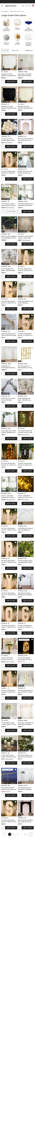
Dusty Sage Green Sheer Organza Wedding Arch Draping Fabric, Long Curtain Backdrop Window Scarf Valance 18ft (8, 431)
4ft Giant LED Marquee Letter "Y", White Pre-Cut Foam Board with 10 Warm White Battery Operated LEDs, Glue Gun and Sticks (8, 594)
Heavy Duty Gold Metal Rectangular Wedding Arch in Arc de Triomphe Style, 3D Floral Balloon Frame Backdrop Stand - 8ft (25, 74)
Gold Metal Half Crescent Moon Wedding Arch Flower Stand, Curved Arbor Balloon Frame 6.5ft (25, 529)
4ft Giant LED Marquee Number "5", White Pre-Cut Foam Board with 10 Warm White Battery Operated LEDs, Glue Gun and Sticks (26, 334)
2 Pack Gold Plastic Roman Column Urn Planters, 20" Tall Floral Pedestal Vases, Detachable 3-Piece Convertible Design (8, 658)
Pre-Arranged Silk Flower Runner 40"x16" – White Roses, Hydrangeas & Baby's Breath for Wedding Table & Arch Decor (25, 691)
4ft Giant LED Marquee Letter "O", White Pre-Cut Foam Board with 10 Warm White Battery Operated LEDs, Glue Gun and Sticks (8, 626)
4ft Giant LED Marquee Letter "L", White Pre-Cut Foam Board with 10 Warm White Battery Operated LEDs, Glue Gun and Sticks (8, 529)
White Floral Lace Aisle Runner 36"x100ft (8, 399)
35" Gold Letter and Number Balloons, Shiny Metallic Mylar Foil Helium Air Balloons (25, 366)
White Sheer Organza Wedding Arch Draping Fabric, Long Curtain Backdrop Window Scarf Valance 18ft (25, 594)
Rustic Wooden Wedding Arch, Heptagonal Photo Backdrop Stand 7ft (8, 237)
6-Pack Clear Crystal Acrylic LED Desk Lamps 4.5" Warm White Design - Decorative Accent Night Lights (9, 756)
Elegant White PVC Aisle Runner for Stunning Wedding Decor (25, 172)
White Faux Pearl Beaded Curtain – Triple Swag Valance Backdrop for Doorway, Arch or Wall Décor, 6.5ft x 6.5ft (25, 237)
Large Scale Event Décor (17, 11)
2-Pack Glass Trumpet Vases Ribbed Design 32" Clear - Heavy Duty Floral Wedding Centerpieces (8, 204)
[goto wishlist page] (29, 6)
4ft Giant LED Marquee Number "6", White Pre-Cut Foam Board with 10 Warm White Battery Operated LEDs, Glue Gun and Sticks (26, 626)
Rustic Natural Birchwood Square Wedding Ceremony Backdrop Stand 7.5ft (25, 302)
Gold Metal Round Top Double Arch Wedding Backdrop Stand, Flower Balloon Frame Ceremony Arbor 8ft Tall (25, 788)
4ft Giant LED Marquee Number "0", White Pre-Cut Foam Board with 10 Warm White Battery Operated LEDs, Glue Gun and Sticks (8, 172)
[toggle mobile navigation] (2, 6)
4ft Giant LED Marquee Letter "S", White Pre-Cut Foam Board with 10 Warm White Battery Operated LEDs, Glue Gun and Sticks (8, 821)
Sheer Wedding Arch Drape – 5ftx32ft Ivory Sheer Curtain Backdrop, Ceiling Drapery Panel (25, 399)
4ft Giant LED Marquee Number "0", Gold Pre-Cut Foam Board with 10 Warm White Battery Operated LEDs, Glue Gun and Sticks (8, 464)
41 (25, 834)
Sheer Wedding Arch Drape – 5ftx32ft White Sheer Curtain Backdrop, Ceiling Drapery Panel (8, 269)
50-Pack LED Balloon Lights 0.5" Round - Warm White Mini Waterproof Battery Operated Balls (25, 496)
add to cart (11, 81)
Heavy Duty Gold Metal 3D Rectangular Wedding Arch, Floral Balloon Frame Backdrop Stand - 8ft (26, 723)
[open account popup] (26, 6)
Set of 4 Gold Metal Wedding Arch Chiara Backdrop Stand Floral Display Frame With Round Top (8, 496)
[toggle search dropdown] (23, 6)
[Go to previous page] (4, 834)
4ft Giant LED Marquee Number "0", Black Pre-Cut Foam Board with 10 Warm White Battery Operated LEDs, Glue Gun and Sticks (25, 464)
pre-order (12, 211)
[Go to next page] (30, 834)
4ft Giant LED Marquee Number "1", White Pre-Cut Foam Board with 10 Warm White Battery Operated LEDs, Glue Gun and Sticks (9, 691)
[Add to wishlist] (16, 56)
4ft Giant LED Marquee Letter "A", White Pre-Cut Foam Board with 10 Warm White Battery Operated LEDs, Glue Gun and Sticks (25, 269)
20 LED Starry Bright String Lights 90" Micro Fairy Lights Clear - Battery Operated (25, 658)
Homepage (4, 11)
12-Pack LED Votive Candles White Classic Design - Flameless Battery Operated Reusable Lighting (8, 139)
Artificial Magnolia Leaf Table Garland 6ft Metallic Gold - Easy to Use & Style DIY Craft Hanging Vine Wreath (9, 334)
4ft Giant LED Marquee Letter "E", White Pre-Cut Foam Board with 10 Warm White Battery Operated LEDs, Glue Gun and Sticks (8, 302)
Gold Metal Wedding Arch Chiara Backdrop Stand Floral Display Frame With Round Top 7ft (25, 204)
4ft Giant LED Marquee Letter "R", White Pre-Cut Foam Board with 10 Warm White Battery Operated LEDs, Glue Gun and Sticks (8, 561)
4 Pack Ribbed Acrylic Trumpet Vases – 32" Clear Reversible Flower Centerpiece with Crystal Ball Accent (9, 723)
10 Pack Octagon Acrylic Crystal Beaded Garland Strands (25, 561)
